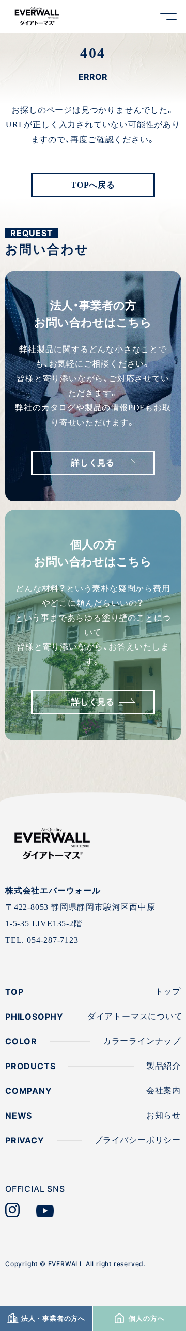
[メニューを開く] (168, 16)
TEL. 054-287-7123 (42, 940)
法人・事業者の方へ (53, 1318)
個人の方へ (146, 1318)
